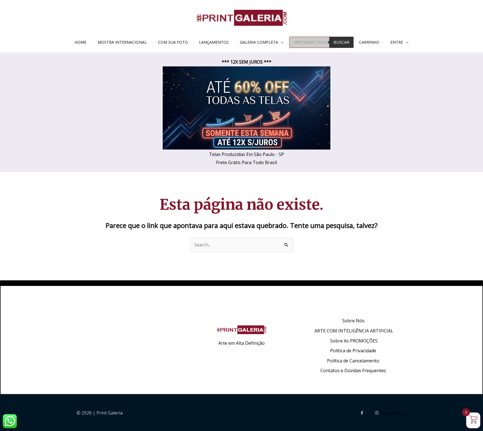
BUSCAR (341, 42)
